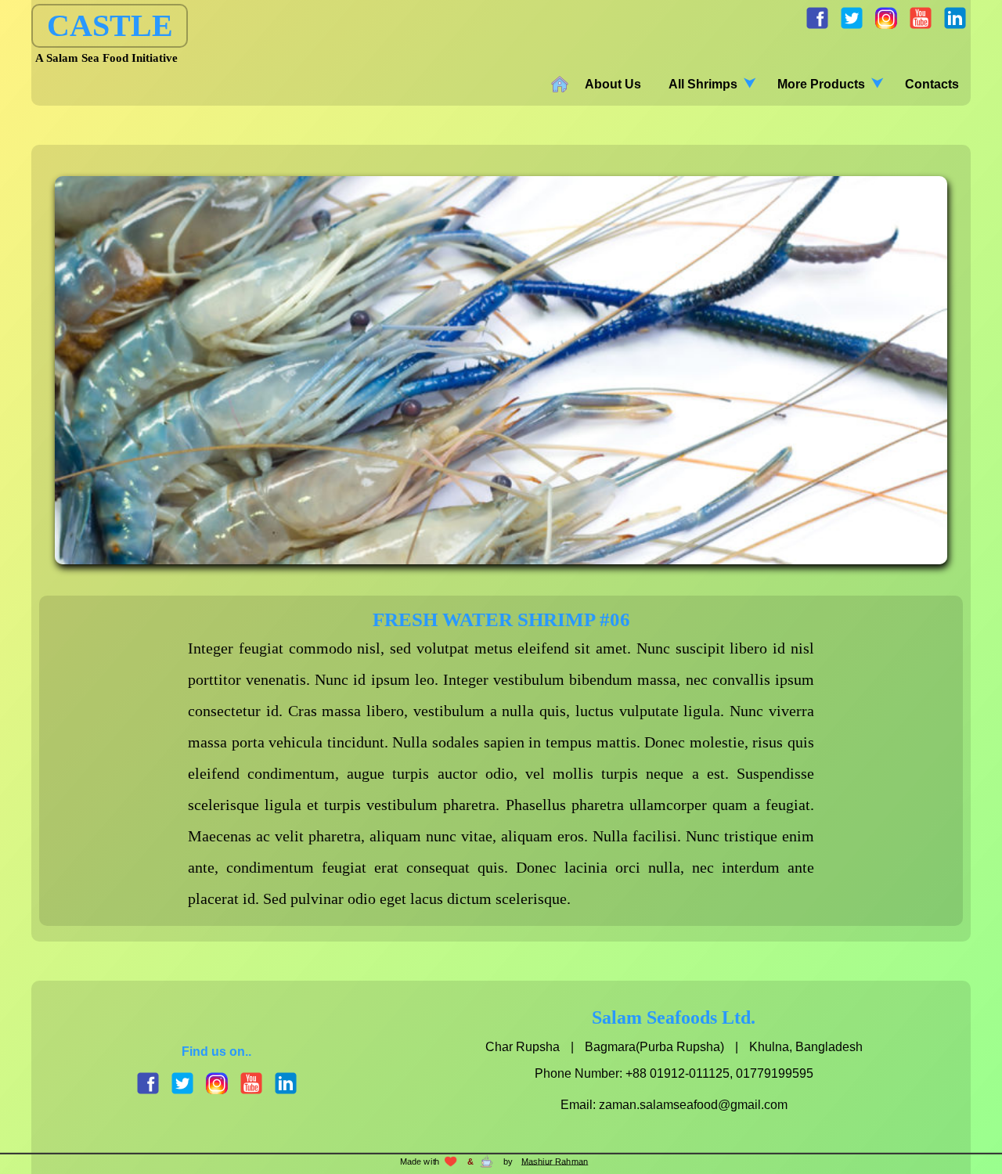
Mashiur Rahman (554, 1161)
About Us (613, 84)
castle (110, 25)
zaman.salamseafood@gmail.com (693, 1104)
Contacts (932, 84)
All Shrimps (703, 84)
